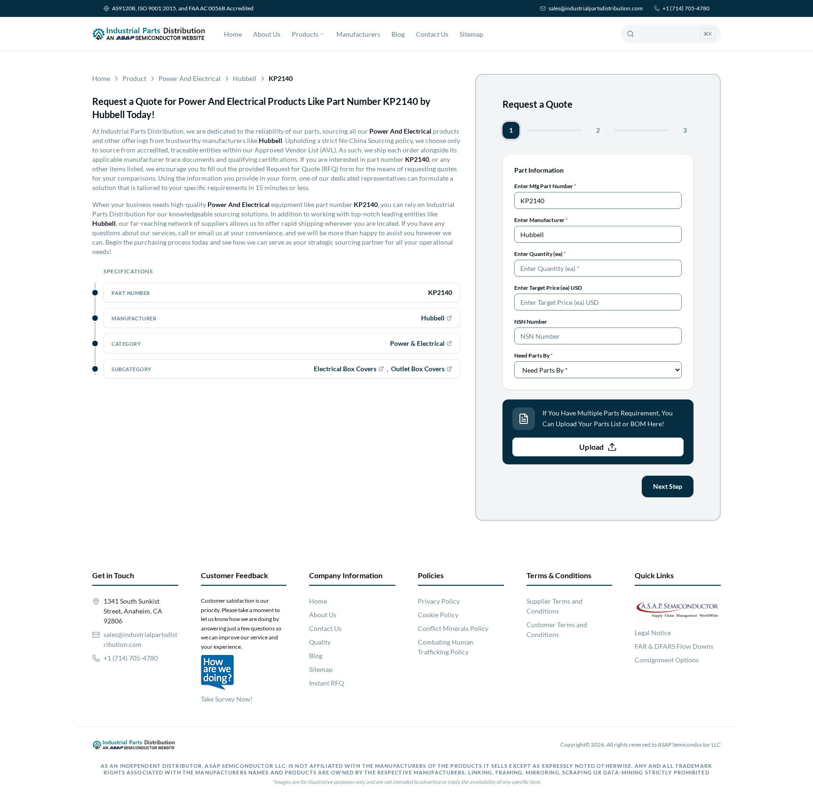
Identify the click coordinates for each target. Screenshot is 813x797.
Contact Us (432, 34)
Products (305, 34)
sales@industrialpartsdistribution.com (596, 8)
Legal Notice (653, 633)
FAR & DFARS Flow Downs (674, 646)
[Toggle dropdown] (322, 34)
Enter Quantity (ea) (540, 253)
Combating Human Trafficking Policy (445, 647)
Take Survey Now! (227, 699)
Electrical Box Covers (345, 369)
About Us (266, 34)
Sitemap (471, 34)
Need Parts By (533, 355)
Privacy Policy (439, 601)
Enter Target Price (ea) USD (548, 287)
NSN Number (530, 321)
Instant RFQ (326, 683)
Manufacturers (358, 34)
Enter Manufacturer (541, 219)
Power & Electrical (417, 343)
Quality (320, 642)
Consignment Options (667, 660)
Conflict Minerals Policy (453, 628)
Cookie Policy (438, 615)
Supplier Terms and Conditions (554, 606)
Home (233, 34)
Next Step (667, 486)
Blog (398, 34)
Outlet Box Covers (418, 369)
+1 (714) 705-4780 (685, 8)
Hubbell (244, 78)
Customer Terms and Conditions (556, 629)
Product (134, 78)
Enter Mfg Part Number (545, 186)
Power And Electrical (190, 78)
